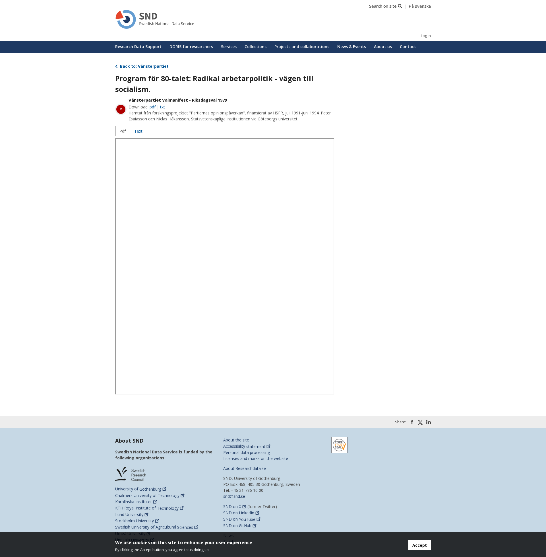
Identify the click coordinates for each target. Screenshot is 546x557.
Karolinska (133, 501)
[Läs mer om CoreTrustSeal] (339, 444)
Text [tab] (138, 131)
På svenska (420, 6)
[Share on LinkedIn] (428, 422)
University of (138, 489)
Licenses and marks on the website (255, 458)
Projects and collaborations (301, 46)
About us (383, 46)
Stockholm (134, 520)
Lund (129, 514)
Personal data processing (246, 452)
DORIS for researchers (191, 46)
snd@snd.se (234, 496)
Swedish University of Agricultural (154, 527)
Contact (408, 46)
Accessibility (244, 446)
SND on (232, 506)
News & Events (351, 46)
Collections (255, 46)
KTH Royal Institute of (147, 508)
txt (162, 107)
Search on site (383, 6)
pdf (153, 107)
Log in (426, 35)
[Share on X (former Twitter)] (420, 422)
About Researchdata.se (244, 468)
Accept (419, 545)
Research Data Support (138, 46)
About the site (236, 440)
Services (229, 46)
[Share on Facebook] (412, 422)
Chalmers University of (147, 495)
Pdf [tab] (122, 131)
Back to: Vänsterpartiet (144, 66)
